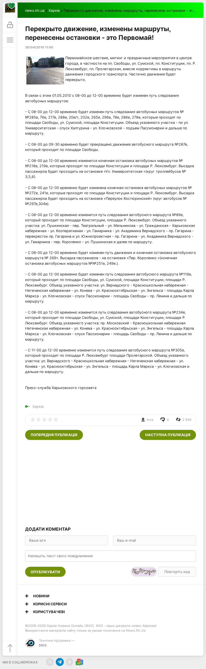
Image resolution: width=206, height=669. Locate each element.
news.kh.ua (34, 10)
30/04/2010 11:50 (39, 47)
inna (150, 420)
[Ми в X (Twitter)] (50, 662)
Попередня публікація (54, 435)
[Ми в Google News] (79, 662)
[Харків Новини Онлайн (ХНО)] (10, 10)
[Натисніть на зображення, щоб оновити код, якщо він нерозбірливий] (144, 572)
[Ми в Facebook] (69, 662)
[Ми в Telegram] (60, 662)
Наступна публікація (167, 435)
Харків (54, 10)
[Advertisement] (110, 482)
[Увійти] (10, 25)
